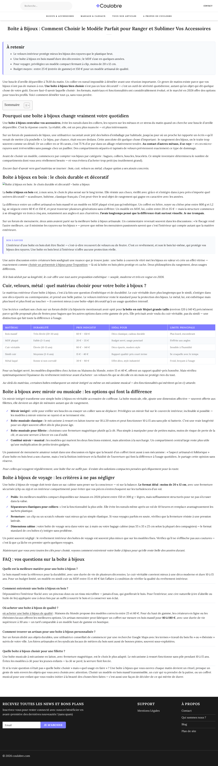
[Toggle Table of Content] (25, 105)
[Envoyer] (69, 6)
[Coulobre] (109, 6)
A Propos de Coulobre (157, 16)
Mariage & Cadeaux (93, 16)
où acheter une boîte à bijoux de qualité (28, 613)
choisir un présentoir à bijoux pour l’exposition (58, 264)
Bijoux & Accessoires (60, 16)
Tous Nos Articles (124, 16)
